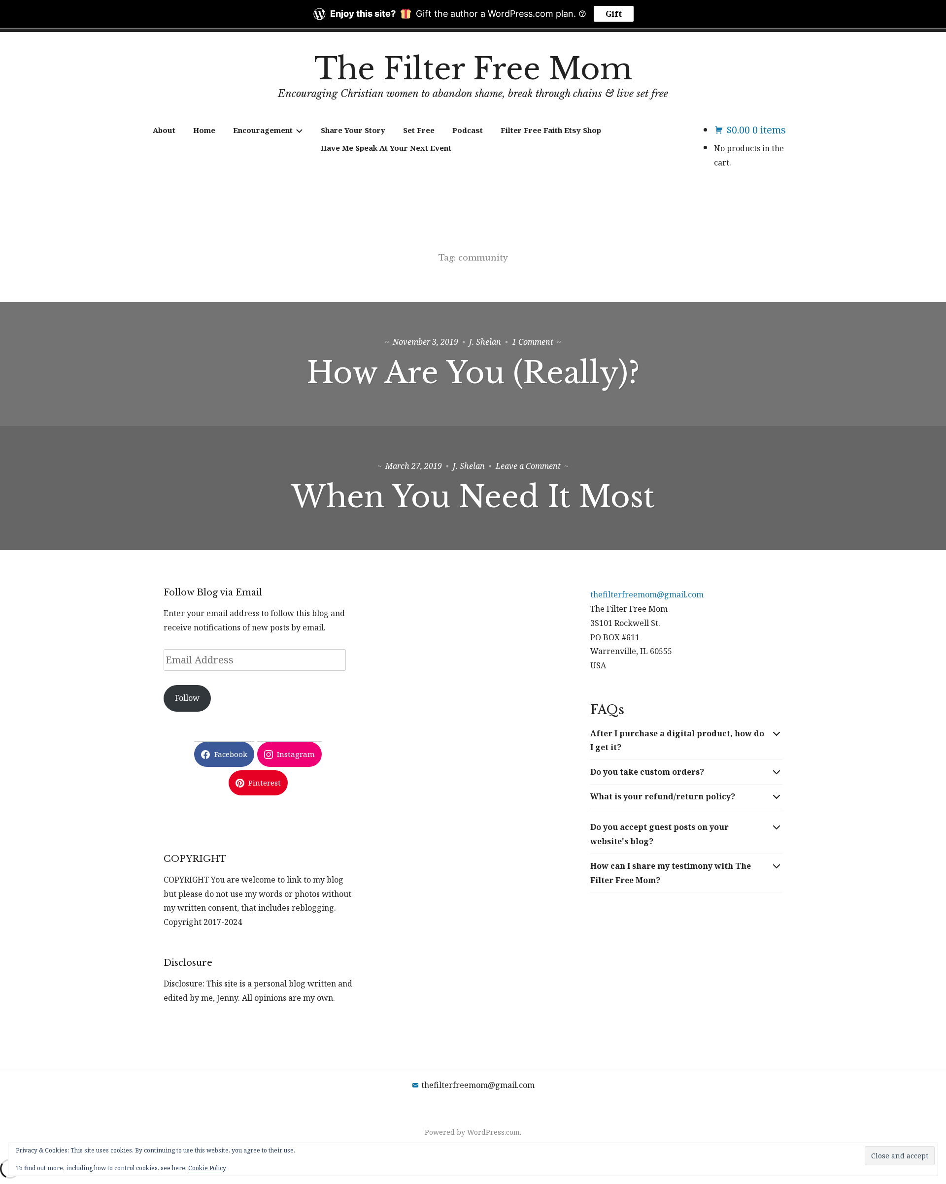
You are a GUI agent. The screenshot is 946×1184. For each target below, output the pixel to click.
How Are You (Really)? (473, 373)
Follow (187, 697)
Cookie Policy (207, 1168)
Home (204, 130)
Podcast (467, 130)
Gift (614, 13)
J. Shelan (485, 341)
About (164, 130)
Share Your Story (353, 130)
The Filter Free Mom (473, 69)
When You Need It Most (473, 497)
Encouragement (263, 130)
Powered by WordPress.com (472, 1132)
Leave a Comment (528, 465)
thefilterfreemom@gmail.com (647, 594)
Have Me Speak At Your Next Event (386, 148)
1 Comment (532, 341)
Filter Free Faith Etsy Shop (551, 130)
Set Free (419, 130)
